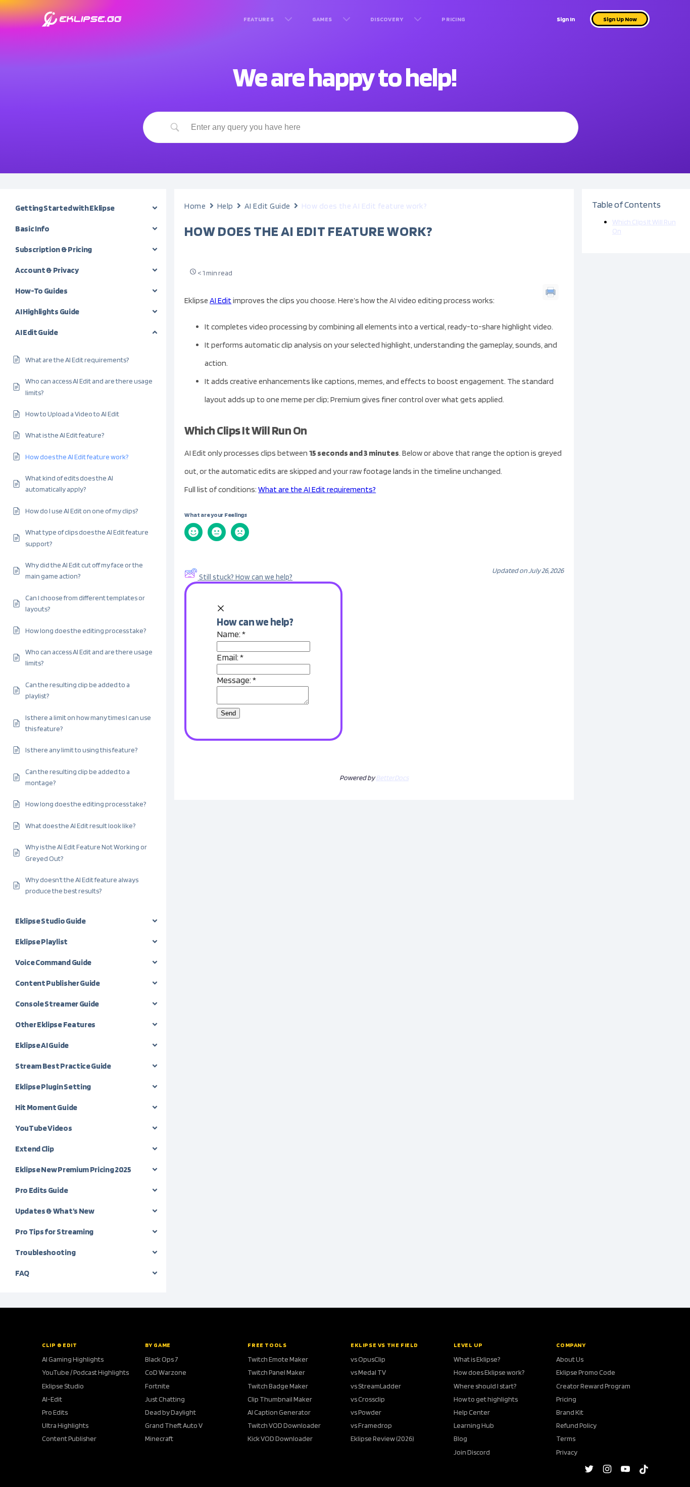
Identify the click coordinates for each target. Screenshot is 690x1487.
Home (195, 206)
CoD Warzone (165, 1372)
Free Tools (267, 1345)
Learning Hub (474, 1425)
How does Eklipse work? (489, 1372)
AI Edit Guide (267, 206)
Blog (460, 1438)
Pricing (566, 1399)
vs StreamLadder (376, 1386)
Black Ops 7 (161, 1359)
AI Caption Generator (279, 1412)
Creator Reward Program (593, 1386)
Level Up (468, 1345)
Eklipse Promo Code (585, 1372)
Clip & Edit (59, 1345)
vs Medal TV (368, 1372)
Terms (565, 1438)
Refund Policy (576, 1425)
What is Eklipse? (477, 1359)
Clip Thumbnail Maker (280, 1399)
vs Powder (366, 1412)
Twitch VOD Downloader (284, 1425)
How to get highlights (486, 1399)
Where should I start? (485, 1386)
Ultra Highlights (65, 1425)
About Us (569, 1359)
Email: (230, 657)
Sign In (566, 19)
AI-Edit (52, 1399)
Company (570, 1345)
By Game (158, 1345)
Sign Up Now (620, 19)
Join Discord (472, 1452)
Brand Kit (569, 1412)
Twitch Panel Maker (276, 1372)
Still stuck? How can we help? (245, 577)
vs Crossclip (368, 1399)
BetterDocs (392, 778)
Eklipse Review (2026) (382, 1438)
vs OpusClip (368, 1359)
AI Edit (220, 300)
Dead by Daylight (170, 1412)
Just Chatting (165, 1399)
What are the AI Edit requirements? (317, 489)
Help (225, 206)
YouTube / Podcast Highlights (85, 1372)
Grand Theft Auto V (174, 1425)
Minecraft (159, 1438)
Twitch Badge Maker (278, 1386)
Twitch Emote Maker (278, 1359)
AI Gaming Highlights (73, 1359)
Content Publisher (69, 1438)
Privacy (566, 1452)
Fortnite (157, 1386)
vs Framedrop (371, 1425)
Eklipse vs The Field (384, 1345)
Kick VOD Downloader (280, 1438)
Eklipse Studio (63, 1386)
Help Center (472, 1412)
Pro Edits (55, 1412)
